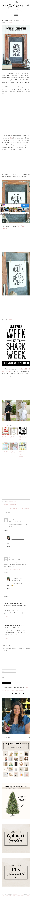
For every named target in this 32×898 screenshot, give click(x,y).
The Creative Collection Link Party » (19, 508)
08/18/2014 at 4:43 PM (15, 559)
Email (3, 671)
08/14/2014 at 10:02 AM (18, 539)
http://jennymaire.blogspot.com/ (12, 569)
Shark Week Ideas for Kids (12, 625)
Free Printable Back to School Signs (22, 437)
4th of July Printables (4, 436)
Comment (4, 653)
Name (3, 665)
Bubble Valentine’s (12, 452)
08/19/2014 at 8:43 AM (18, 580)
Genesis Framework (18, 894)
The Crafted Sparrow (16, 8)
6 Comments (9, 22)
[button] (26, 213)
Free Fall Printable (12, 436)
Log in (28, 895)
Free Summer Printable (5, 452)
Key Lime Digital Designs (9, 895)
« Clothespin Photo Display (10, 504)
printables (14, 501)
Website (4, 677)
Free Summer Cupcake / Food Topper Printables (22, 454)
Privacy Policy (21, 895)
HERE (10, 138)
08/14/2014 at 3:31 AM (15, 521)
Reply (6, 530)
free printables (9, 501)
